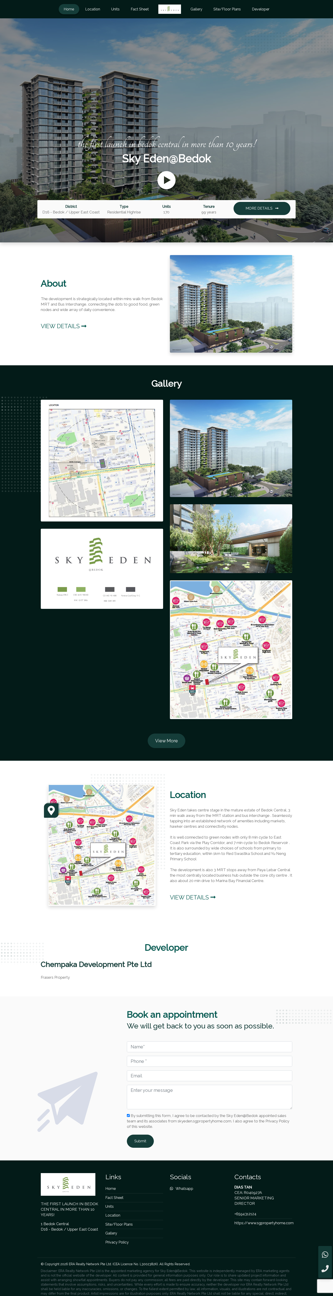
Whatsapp (184, 1188)
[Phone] (325, 1269)
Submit (140, 1141)
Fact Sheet (140, 9)
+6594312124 (245, 1214)
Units (115, 9)
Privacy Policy (117, 1242)
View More (166, 741)
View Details (61, 326)
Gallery (196, 9)
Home (69, 9)
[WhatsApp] (325, 1255)
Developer (260, 9)
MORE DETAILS (259, 208)
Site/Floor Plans (227, 9)
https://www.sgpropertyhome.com (264, 1223)
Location (92, 9)
